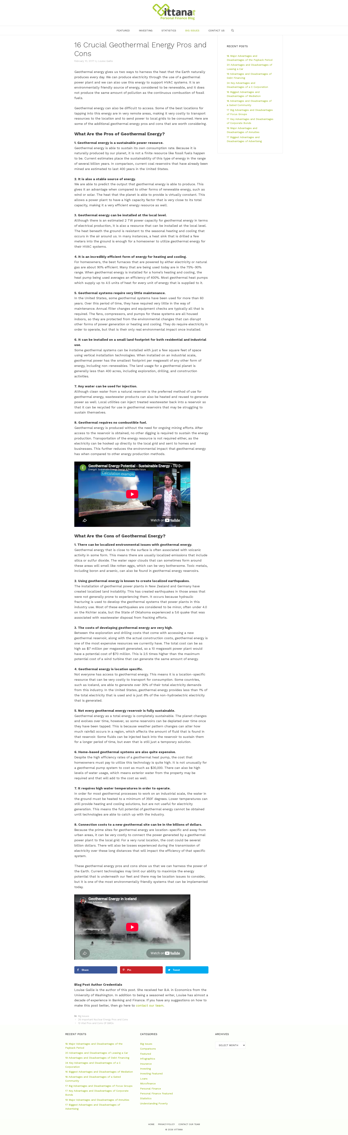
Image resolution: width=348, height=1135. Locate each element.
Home (151, 1124)
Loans (144, 1078)
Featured (123, 30)
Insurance (146, 1063)
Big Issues (192, 30)
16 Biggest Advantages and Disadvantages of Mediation (99, 1071)
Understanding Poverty (154, 1103)
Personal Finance (150, 1088)
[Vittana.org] (174, 12)
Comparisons (148, 1048)
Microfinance (148, 1083)
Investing (145, 30)
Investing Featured (151, 1073)
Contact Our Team (189, 1124)
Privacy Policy (166, 1124)
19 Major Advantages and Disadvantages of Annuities (97, 1099)
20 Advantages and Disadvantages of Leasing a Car (96, 1052)
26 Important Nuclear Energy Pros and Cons (103, 1019)
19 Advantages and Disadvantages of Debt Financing (97, 1057)
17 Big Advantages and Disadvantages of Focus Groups (98, 1085)
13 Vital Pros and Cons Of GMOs (96, 1023)
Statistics (168, 30)
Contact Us (216, 30)
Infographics (147, 1058)
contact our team (149, 1005)
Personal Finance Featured (156, 1093)
